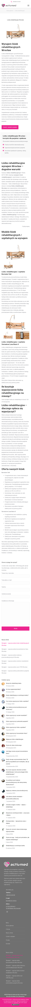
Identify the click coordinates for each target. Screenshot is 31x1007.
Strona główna (10, 925)
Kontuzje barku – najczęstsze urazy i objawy (16, 822)
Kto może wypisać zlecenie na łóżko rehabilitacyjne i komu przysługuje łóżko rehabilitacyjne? (17, 772)
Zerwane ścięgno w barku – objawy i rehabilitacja (16, 806)
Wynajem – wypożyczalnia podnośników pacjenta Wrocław (15, 672)
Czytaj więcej (25, 226)
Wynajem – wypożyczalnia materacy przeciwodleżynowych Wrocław (12, 656)
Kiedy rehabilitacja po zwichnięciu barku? (17, 695)
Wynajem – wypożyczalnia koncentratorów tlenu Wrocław (15, 650)
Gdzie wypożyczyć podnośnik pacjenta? (17, 721)
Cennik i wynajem (10, 936)
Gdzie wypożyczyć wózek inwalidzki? (16, 715)
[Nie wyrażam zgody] (29, 1002)
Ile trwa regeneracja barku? (13, 689)
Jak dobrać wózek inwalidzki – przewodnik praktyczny (14, 797)
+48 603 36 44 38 (16, 1)
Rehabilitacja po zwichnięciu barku (15, 845)
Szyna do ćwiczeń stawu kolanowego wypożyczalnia (16, 830)
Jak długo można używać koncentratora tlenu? (17, 752)
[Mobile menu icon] (28, 5)
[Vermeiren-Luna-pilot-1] (22, 335)
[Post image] (3, 683)
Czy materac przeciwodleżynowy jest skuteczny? (16, 708)
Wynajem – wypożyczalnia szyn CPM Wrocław (14, 667)
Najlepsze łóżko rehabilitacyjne (14, 739)
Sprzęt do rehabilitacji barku (13, 683)
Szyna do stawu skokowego (14, 745)
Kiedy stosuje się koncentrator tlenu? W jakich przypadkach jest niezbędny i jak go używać (17, 762)
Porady (8, 940)
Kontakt (8, 943)
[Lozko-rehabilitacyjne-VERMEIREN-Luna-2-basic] (8, 335)
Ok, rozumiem (15, 1004)
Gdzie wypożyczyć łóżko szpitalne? (16, 727)
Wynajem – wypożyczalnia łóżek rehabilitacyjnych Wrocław (15, 644)
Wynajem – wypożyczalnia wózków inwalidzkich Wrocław (15, 662)
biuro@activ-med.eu (11, 900)
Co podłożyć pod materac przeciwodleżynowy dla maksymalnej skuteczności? (16, 782)
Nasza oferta (9, 933)
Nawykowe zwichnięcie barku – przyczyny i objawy (17, 814)
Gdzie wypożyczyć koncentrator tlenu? (16, 733)
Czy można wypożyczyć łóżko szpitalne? (17, 701)
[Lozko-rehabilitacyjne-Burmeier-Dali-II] (8, 265)
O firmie (8, 929)
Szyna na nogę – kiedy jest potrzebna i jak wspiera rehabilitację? (17, 838)
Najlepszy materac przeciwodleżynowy (17, 790)
